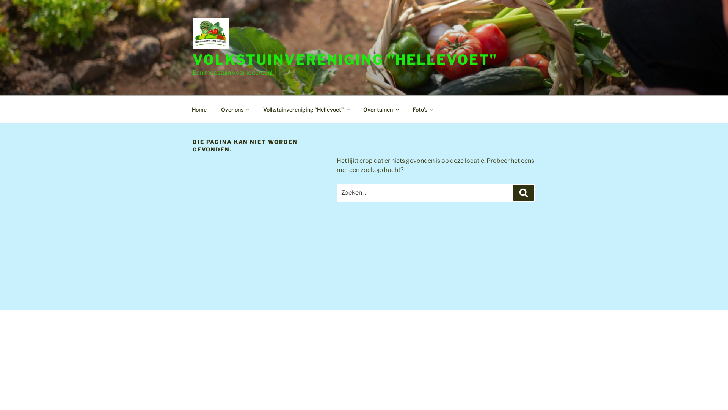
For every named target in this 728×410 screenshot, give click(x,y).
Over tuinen (378, 109)
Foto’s (420, 109)
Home (199, 109)
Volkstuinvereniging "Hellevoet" (345, 59)
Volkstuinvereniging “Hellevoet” (303, 109)
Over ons (232, 109)
